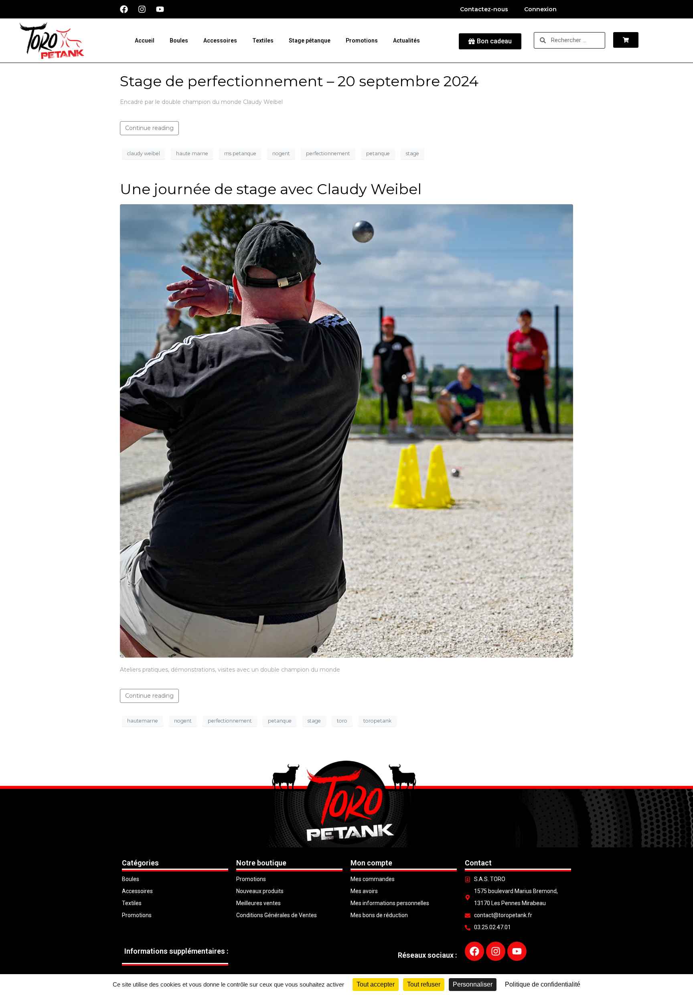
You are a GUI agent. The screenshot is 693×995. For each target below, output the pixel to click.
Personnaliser (472, 984)
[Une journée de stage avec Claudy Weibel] (346, 430)
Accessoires (220, 40)
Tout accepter (376, 984)
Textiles (263, 40)
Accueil (144, 40)
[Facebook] (124, 9)
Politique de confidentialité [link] (542, 984)
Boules (179, 40)
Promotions (362, 40)
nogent (281, 153)
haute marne (192, 153)
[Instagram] (142, 9)
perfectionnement (328, 153)
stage (412, 153)
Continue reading (149, 128)
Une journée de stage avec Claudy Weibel (270, 189)
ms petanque (240, 153)
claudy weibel (143, 153)
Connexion (540, 9)
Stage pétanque (309, 40)
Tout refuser (423, 984)
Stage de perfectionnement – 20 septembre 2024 (299, 81)
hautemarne (142, 721)
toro (342, 721)
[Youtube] (160, 9)
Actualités (406, 40)
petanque (378, 153)
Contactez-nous (484, 9)
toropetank (377, 721)
